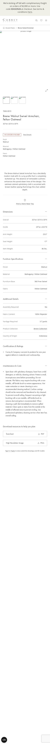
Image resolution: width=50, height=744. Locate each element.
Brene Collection (40, 329)
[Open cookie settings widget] (4, 740)
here (30, 12)
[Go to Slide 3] (22, 100)
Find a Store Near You (25, 204)
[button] (25, 62)
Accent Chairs (10, 28)
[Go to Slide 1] (6, 100)
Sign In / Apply (10, 451)
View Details (27, 135)
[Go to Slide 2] (14, 100)
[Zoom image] (46, 90)
